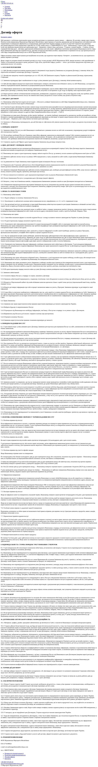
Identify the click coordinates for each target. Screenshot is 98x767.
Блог (6, 12)
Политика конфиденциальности (15, 755)
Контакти (8, 15)
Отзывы (7, 13)
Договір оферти (10, 757)
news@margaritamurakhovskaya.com (12, 763)
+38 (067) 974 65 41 (7, 3)
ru (1, 26)
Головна (7, 6)
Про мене (8, 8)
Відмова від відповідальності (14, 753)
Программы (8, 10)
